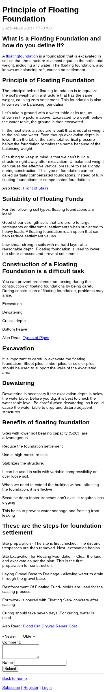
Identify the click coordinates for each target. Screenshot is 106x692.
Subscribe (11, 687)
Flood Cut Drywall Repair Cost (50, 626)
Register (30, 687)
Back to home (14, 678)
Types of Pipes (36, 337)
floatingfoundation (22, 56)
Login (47, 687)
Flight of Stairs (36, 188)
